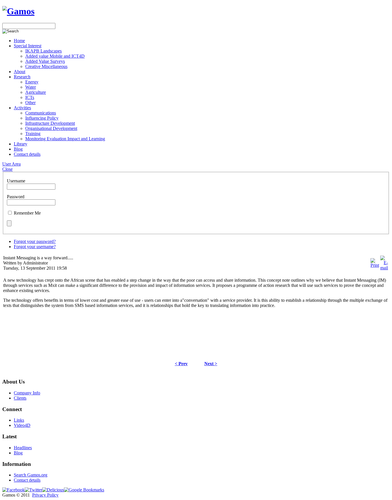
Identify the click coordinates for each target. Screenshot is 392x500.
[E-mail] (384, 267)
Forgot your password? (35, 241)
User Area (11, 164)
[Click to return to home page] (18, 11)
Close (7, 169)
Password (15, 196)
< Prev (181, 363)
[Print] (374, 265)
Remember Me (27, 213)
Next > (210, 363)
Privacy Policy (45, 495)
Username (16, 180)
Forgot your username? (35, 246)
